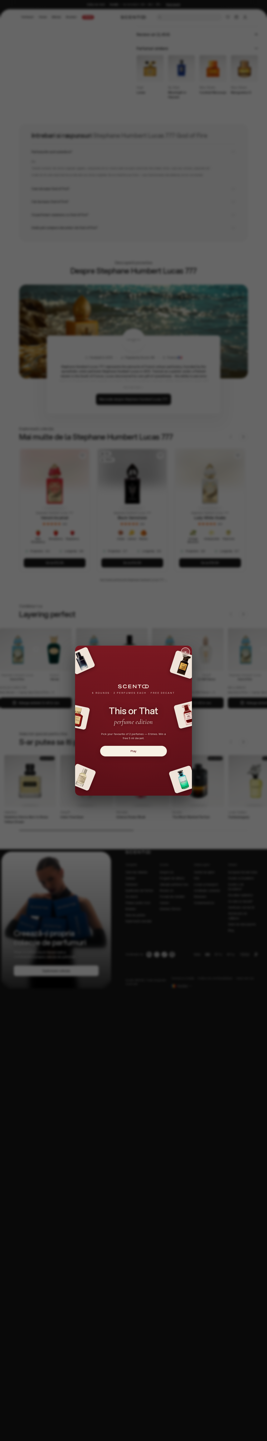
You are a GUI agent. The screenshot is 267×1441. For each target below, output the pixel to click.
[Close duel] (185, 652)
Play (133, 751)
